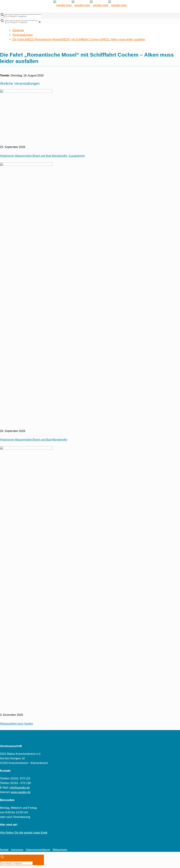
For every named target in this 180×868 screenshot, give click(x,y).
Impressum (17, 849)
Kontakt (4, 849)
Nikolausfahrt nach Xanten (16, 723)
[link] (39, 22)
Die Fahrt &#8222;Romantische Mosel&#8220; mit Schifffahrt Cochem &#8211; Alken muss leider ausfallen (78, 39)
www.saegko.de (21, 792)
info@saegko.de (19, 787)
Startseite (18, 30)
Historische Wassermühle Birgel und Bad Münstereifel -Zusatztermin (42, 155)
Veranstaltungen (22, 34)
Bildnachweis (60, 849)
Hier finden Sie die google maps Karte (23, 832)
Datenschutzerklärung (38, 849)
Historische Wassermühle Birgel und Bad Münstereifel (33, 439)
